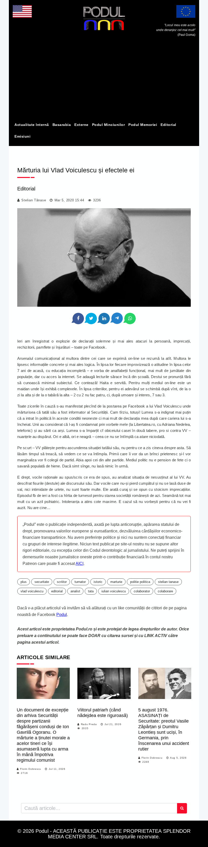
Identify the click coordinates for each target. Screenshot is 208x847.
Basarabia (62, 125)
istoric (98, 582)
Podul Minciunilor (108, 125)
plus (24, 582)
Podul (61, 614)
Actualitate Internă (31, 125)
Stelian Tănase (33, 200)
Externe (81, 125)
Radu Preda (89, 724)
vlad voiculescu (32, 591)
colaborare (165, 591)
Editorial (168, 125)
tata (91, 591)
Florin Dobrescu (30, 769)
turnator (80, 582)
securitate (41, 582)
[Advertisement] (104, 80)
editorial (57, 591)
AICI (79, 563)
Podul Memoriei (142, 125)
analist (75, 591)
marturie (116, 582)
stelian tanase (168, 582)
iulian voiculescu (113, 591)
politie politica (140, 582)
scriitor (62, 582)
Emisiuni (22, 136)
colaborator (142, 591)
